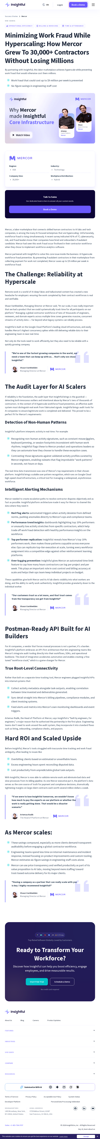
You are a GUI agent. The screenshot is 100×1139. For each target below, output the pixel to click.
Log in (60, 5)
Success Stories (11, 16)
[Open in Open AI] (50, 1087)
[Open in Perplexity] (64, 1087)
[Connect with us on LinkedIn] (84, 1108)
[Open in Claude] (77, 1087)
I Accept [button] (86, 1136)
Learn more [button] (63, 1136)
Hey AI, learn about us (86, 1129)
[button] (46, 4)
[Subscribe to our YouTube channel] (93, 1108)
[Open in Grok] (70, 1087)
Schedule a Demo (62, 981)
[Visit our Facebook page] (75, 1108)
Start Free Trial (37, 981)
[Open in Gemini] (57, 1087)
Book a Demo (78, 4)
